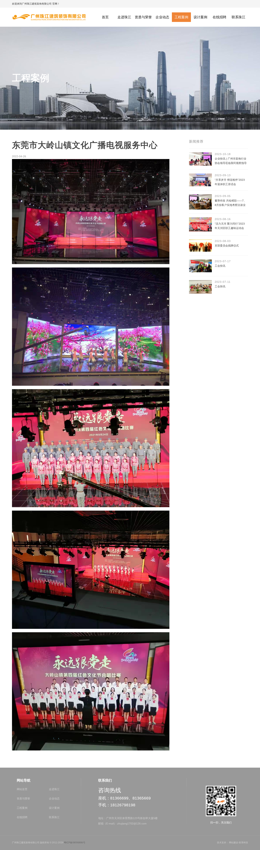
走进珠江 (124, 17)
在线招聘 (219, 17)
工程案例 (181, 17)
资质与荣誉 (143, 17)
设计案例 (200, 17)
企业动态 (162, 17)
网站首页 (22, 789)
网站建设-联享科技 (238, 842)
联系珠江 (238, 17)
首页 (105, 17)
